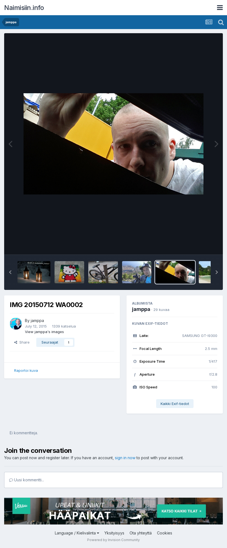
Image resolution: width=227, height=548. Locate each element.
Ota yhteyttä (141, 533)
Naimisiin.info (24, 8)
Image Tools (200, 244)
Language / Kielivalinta (76, 533)
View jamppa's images (44, 331)
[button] (10, 272)
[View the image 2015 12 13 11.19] (69, 272)
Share (23, 342)
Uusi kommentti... (28, 479)
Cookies (164, 533)
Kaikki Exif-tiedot (175, 403)
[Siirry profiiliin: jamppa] (16, 324)
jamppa (37, 320)
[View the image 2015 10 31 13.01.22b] (103, 272)
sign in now (125, 457)
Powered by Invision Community (113, 540)
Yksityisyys (114, 533)
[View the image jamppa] (137, 272)
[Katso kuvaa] (113, 143)
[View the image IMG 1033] (33, 272)
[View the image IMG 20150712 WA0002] (175, 272)
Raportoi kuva (26, 370)
